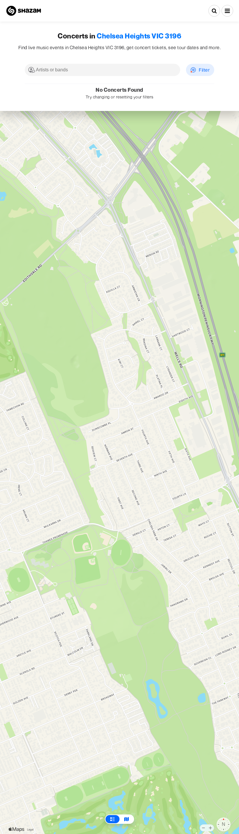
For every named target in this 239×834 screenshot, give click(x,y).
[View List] (112, 819)
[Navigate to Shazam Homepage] (23, 11)
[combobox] (102, 70)
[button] (227, 11)
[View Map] (126, 819)
